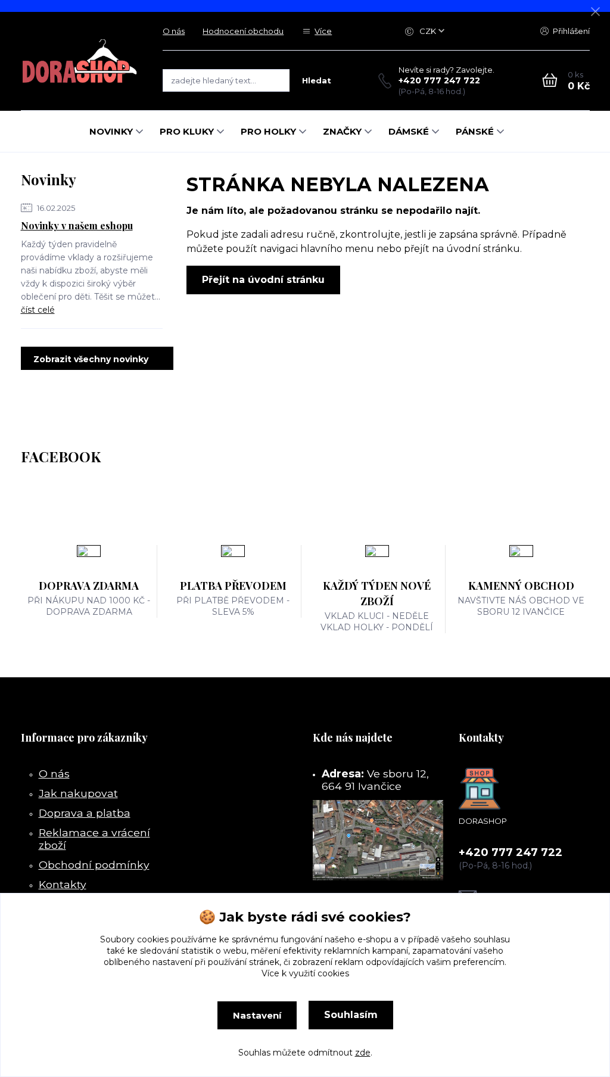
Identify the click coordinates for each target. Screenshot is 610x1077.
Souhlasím (351, 1014)
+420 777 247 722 (439, 80)
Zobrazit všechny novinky (90, 359)
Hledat (316, 80)
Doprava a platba (84, 813)
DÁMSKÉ (408, 131)
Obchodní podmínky (94, 864)
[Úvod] (80, 60)
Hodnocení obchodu (243, 31)
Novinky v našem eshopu (77, 225)
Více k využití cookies (305, 973)
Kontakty (62, 884)
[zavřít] (595, 11)
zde (363, 1052)
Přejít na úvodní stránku (263, 279)
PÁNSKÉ (475, 131)
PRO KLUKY (187, 131)
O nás (174, 31)
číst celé (38, 309)
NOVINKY (111, 131)
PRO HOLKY (268, 131)
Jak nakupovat (78, 793)
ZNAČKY (342, 131)
